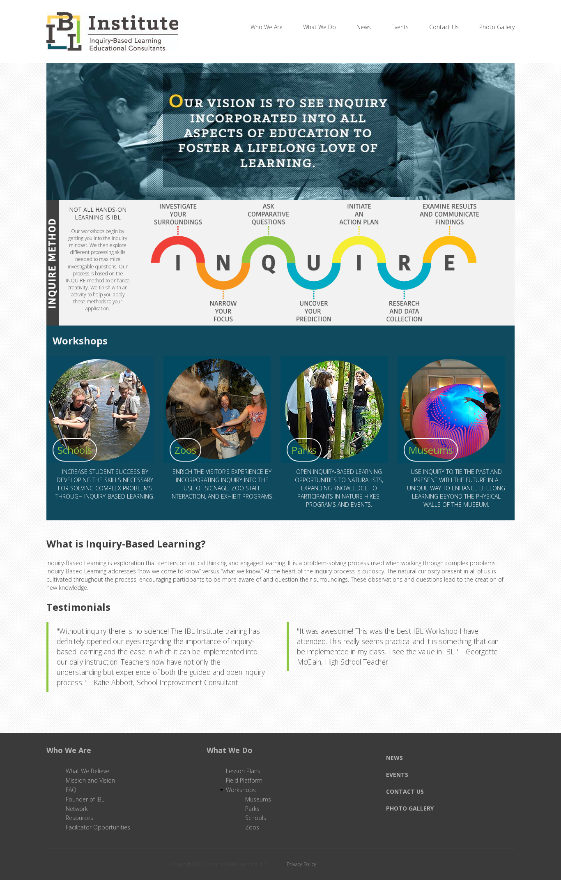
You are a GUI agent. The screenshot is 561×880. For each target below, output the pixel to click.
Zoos (185, 450)
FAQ (71, 790)
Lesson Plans (243, 771)
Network (77, 809)
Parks (304, 450)
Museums (431, 450)
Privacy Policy (301, 864)
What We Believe (87, 771)
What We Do (319, 27)
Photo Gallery (497, 27)
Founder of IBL (85, 799)
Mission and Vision (90, 780)
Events (400, 27)
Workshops (241, 790)
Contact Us (444, 27)
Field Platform (244, 780)
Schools (74, 450)
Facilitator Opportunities (98, 827)
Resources (79, 818)
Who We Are (267, 27)
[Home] (112, 25)
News (363, 27)
